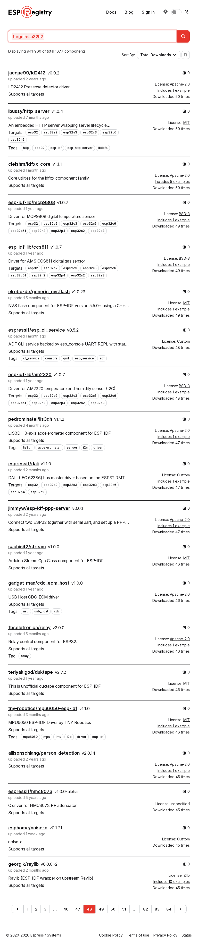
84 (168, 909)
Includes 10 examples (171, 881)
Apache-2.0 (180, 84)
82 (145, 909)
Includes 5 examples (172, 181)
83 (157, 909)
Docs (111, 12)
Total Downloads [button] (155, 55)
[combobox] (92, 36)
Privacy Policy (165, 935)
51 (124, 909)
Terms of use (138, 935)
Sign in (148, 12)
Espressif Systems (45, 935)
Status (187, 935)
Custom (183, 341)
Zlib (187, 875)
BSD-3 (184, 214)
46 (66, 909)
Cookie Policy (111, 935)
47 (77, 909)
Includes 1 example (174, 90)
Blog (129, 12)
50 (113, 909)
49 (101, 909)
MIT (186, 122)
